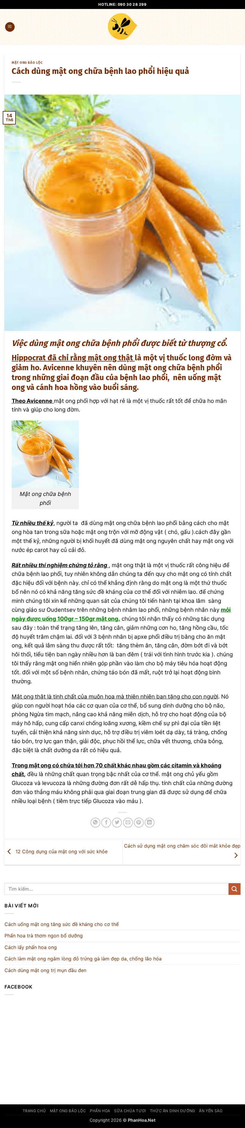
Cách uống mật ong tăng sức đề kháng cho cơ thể (61, 924)
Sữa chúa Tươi (130, 1111)
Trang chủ (34, 1111)
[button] (10, 27)
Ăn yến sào (210, 1111)
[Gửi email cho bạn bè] (128, 823)
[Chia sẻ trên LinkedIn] (149, 823)
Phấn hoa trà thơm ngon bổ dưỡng (43, 936)
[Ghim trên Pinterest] (139, 823)
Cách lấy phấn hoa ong (30, 947)
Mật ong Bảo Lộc (27, 63)
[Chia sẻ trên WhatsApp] (95, 823)
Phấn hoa (100, 1111)
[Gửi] (235, 889)
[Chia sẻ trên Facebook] (106, 823)
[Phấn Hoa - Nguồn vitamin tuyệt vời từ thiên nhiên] (123, 27)
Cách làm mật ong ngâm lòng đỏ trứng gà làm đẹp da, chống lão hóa (83, 959)
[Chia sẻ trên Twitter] (117, 823)
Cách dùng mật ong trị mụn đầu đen (45, 970)
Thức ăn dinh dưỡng (172, 1111)
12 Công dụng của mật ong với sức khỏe (61, 851)
